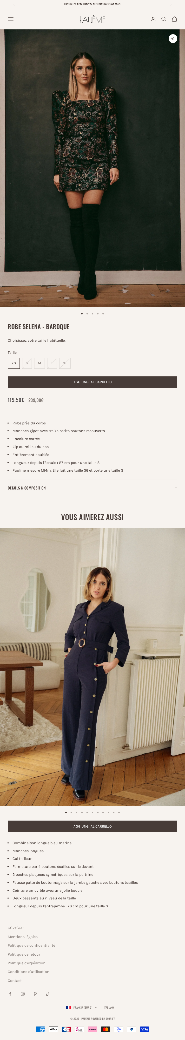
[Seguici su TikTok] (47, 994)
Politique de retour (24, 954)
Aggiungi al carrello (92, 382)
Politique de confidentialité (31, 945)
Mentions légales (23, 936)
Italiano (109, 1007)
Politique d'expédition (27, 963)
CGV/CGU (16, 927)
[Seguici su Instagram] (22, 994)
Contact (15, 980)
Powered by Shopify (103, 1018)
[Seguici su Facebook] (10, 994)
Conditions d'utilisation (28, 971)
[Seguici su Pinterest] (35, 994)
